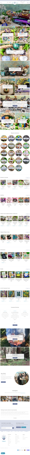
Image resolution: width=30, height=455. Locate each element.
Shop (7, 2)
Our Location (18, 0)
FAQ (23, 436)
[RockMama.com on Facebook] (3, 441)
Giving (8, 437)
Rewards (9, 438)
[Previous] (26, 26)
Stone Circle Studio (17, 438)
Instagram (9, 443)
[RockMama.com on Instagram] (2, 441)
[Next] (28, 26)
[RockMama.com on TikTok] (5, 441)
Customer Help (27, 0)
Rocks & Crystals (17, 436)
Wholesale (9, 445)
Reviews (10, 2)
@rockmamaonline (23, 392)
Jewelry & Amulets (17, 437)
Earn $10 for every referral (3, 0)
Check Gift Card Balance (25, 437)
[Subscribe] (13, 428)
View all (28, 195)
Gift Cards (24, 0)
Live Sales (22, 0)
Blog (8, 444)
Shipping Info (24, 438)
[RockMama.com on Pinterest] (4, 441)
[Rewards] (3, 453)
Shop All (16, 443)
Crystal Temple (9, 442)
